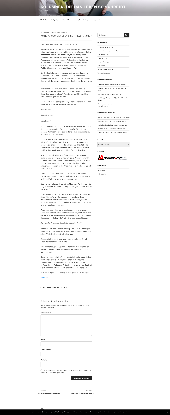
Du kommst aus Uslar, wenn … (117, 121)
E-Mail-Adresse (46, 350)
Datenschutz (101, 174)
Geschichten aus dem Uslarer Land (108, 51)
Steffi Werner (63, 33)
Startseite (43, 20)
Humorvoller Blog (102, 54)
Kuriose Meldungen (103, 62)
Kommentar (46, 312)
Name (43, 339)
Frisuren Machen (102, 117)
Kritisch (86, 20)
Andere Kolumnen (98, 20)
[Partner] (112, 159)
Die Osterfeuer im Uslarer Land (119, 117)
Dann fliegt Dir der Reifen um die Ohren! (109, 94)
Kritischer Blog (49, 287)
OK (126, 412)
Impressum (101, 170)
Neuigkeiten (55, 20)
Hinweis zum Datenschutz (136, 412)
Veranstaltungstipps (103, 73)
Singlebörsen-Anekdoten (105, 69)
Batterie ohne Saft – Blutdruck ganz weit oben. (112, 84)
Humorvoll (76, 20)
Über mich (65, 20)
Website (44, 360)
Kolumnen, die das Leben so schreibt (83, 7)
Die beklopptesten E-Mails (105, 47)
